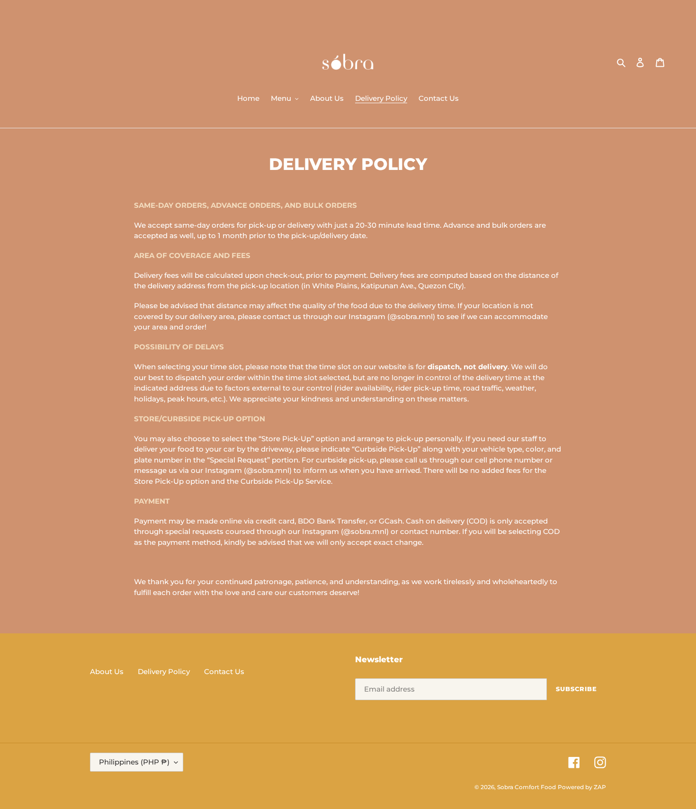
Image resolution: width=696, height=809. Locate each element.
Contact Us (224, 671)
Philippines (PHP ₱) (134, 761)
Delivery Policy (164, 671)
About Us (107, 671)
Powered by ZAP (582, 787)
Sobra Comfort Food (526, 787)
